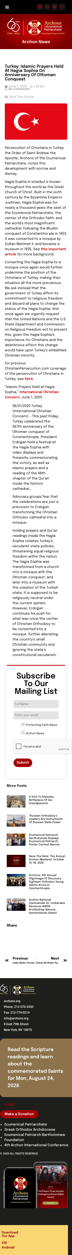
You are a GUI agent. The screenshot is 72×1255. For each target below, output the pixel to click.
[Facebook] (40, 7)
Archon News (35, 733)
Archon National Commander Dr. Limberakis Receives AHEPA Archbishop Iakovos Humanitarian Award (47, 906)
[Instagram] (47, 7)
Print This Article (21, 97)
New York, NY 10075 (18, 1030)
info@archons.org (16, 1018)
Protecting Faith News (41, 725)
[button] (7, 7)
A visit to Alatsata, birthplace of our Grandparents (41, 800)
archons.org (12, 1001)
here (29, 379)
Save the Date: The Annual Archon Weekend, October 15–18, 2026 (47, 859)
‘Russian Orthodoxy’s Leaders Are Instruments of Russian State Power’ (46, 819)
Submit (23, 762)
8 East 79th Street (16, 1024)
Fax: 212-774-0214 (17, 1012)
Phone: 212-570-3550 (18, 1007)
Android (8, 1247)
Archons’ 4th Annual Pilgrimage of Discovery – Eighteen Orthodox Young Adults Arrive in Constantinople (46, 881)
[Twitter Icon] (62, 7)
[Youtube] (55, 7)
